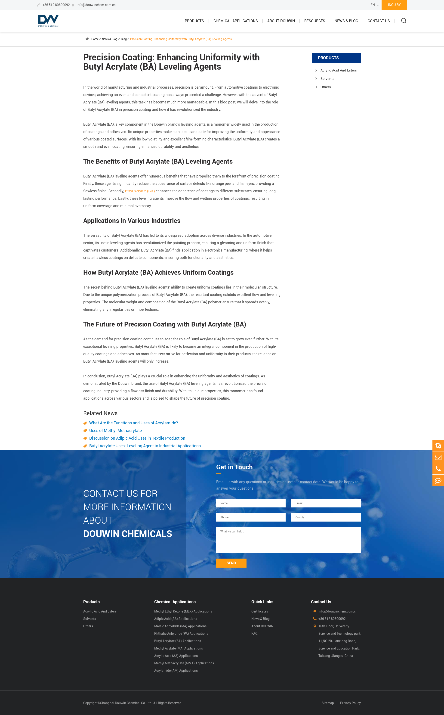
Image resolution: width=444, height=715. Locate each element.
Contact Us (379, 21)
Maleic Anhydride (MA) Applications (180, 626)
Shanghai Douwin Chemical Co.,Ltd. (126, 703)
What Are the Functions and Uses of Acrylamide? (133, 422)
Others (326, 87)
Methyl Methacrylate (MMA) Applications (184, 663)
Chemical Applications (235, 21)
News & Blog (346, 21)
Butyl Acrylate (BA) (140, 191)
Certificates (259, 611)
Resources (314, 21)
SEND (231, 563)
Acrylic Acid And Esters (339, 70)
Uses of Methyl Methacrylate (115, 430)
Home (95, 39)
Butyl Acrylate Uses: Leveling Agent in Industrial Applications (145, 445)
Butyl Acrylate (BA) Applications (177, 641)
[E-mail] (438, 457)
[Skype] (438, 445)
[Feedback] (438, 480)
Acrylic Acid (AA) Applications (176, 656)
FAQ (254, 633)
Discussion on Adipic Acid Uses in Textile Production (137, 438)
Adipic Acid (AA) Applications (175, 619)
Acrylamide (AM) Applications (176, 670)
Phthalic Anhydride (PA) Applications (181, 633)
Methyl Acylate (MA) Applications (178, 648)
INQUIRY (394, 5)
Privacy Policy (350, 703)
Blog (124, 39)
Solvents (327, 79)
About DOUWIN (281, 21)
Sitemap (328, 703)
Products (194, 21)
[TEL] (438, 468)
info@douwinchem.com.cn (96, 5)
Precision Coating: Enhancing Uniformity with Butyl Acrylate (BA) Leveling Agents (181, 39)
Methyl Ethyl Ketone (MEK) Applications (183, 611)
